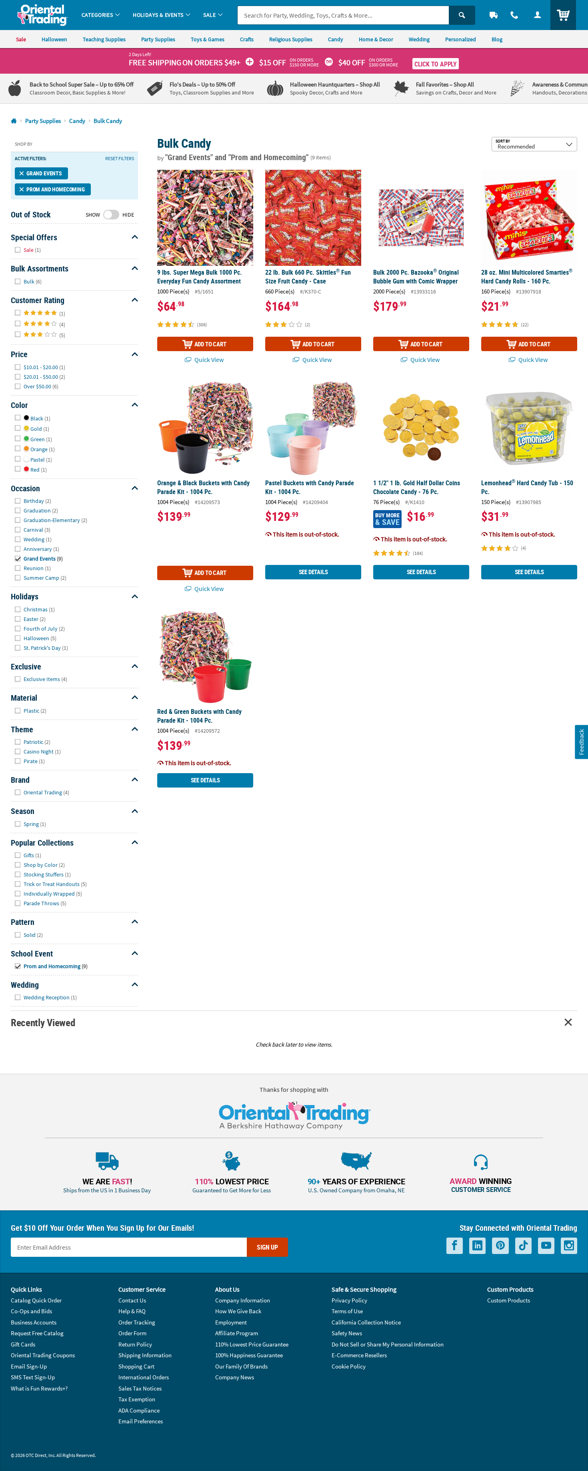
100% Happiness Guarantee (249, 1355)
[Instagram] (569, 1246)
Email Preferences (140, 1421)
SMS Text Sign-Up (33, 1377)
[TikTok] (523, 1246)
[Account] (537, 15)
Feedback (581, 742)
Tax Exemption (136, 1399)
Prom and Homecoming (55, 189)
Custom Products (508, 1300)
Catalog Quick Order (36, 1300)
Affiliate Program (236, 1333)
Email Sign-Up (29, 1366)
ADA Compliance (139, 1410)
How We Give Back (238, 1311)
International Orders (143, 1377)
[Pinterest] (500, 1246)
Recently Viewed (43, 1022)
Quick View (208, 360)
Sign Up (267, 1247)
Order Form (132, 1333)
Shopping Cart (136, 1366)
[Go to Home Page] (14, 121)
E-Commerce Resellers (359, 1355)
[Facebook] (454, 1246)
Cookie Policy (349, 1366)
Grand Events (44, 173)
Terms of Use (347, 1311)
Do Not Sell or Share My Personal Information (388, 1344)
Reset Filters (119, 158)
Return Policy (135, 1344)
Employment (231, 1322)
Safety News (347, 1333)
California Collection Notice (366, 1322)
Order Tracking (136, 1322)
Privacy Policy (349, 1300)
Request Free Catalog (37, 1333)
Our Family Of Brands (241, 1366)
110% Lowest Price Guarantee (251, 1344)
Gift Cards (23, 1344)
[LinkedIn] (477, 1246)
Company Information (242, 1300)
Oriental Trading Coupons (43, 1355)
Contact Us (132, 1300)
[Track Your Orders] (493, 15)
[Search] (462, 15)
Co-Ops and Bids (31, 1311)
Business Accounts (33, 1322)
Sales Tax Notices (140, 1388)
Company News (234, 1377)
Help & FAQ (132, 1311)
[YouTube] (546, 1246)
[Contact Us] (514, 15)
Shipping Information (145, 1355)
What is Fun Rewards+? (39, 1388)
